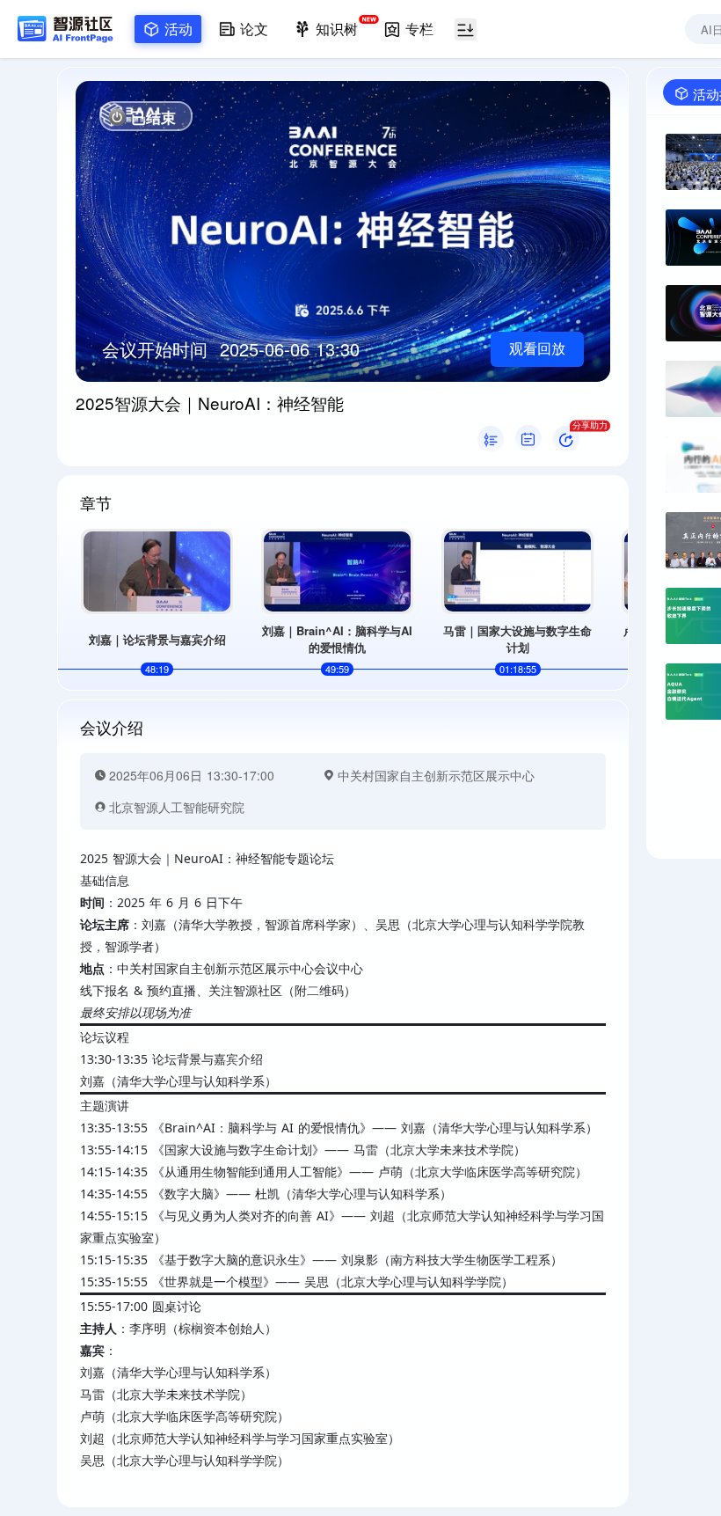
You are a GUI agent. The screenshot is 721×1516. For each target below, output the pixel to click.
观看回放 (537, 348)
